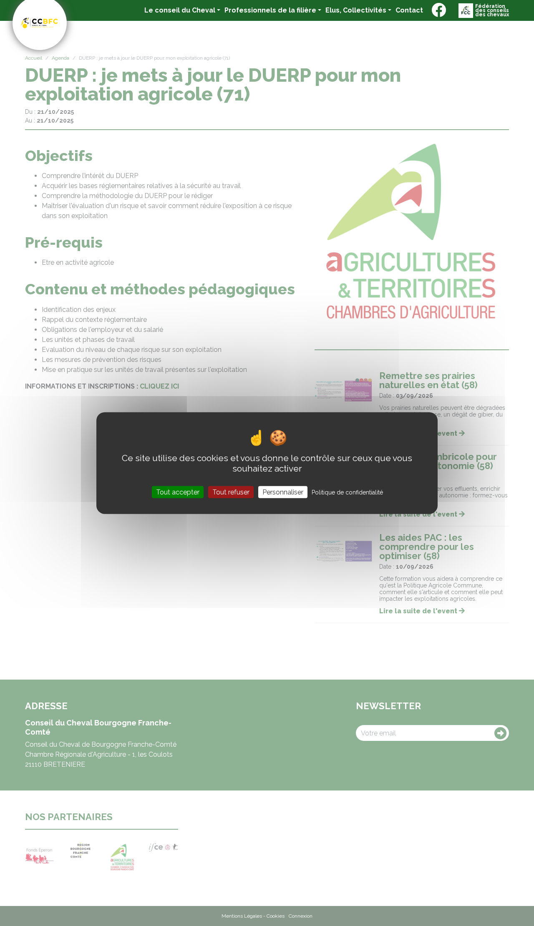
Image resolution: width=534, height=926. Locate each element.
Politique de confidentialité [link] (347, 492)
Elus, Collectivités (355, 10)
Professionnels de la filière (270, 10)
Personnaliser (282, 492)
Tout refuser (230, 492)
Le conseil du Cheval (179, 10)
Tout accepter (177, 492)
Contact (409, 10)
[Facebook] (438, 10)
